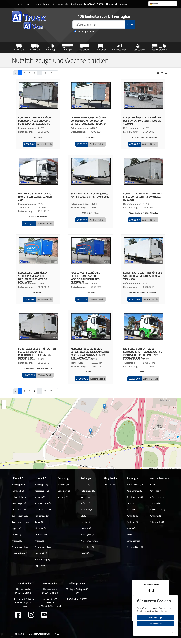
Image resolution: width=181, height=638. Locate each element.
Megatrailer (84, 49)
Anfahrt (46, 4)
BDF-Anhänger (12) (135, 484)
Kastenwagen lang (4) (21, 522)
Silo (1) (129, 534)
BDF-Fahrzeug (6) (42, 559)
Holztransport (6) (88, 491)
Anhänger (101, 49)
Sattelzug (50, 49)
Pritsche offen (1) (157, 522)
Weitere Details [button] (44, 144)
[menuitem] (163, 3)
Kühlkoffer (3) (40, 528)
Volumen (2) (63, 497)
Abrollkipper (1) (18, 484)
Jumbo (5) (154, 484)
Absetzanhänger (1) (135, 497)
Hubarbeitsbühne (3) (20, 497)
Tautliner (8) (86, 522)
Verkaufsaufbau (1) (135, 541)
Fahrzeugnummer (86, 31)
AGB (57, 634)
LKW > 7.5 (35, 49)
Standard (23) (63, 484)
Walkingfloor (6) (87, 534)
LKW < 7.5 (19, 49)
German (155, 3)
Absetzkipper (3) (42, 491)
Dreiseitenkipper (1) (135, 547)
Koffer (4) (39, 522)
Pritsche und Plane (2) (21, 547)
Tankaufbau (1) (87, 547)
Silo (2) (84, 516)
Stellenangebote (60, 4)
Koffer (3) (131, 509)
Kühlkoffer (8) (86, 509)
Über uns (29, 4)
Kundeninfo (76, 4)
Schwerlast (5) (64, 491)
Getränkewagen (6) (43, 509)
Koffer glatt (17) (156, 491)
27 (44, 73)
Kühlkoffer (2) (155, 516)
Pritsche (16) (17, 541)
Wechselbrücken (159, 49)
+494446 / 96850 (95, 4)
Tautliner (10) (109, 484)
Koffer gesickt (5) (157, 497)
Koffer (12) (85, 503)
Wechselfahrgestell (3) (90, 541)
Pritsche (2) (131, 528)
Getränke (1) (86, 484)
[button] (29, 144)
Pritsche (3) (39, 541)
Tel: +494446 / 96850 (23, 599)
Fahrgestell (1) (41, 553)
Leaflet (145, 468)
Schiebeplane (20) (157, 509)
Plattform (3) (132, 522)
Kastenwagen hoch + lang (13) (24, 516)
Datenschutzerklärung (39, 634)
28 (50, 73)
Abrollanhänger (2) (135, 491)
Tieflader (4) (86, 528)
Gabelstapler (139, 49)
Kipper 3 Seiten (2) (42, 566)
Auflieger (67, 49)
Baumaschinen (119, 49)
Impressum (19, 634)
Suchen (130, 24)
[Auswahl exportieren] (158, 72)
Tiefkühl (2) (85, 553)
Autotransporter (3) (43, 503)
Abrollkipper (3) (41, 484)
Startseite (17, 4)
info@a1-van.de (54, 606)
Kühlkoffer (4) (132, 516)
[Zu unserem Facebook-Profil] (18, 615)
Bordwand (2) (155, 503)
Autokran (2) (40, 497)
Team (38, 4)
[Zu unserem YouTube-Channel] (44, 615)
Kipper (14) (85, 497)
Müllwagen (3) (41, 534)
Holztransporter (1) (43, 516)
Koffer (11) (16, 534)
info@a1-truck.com (117, 4)
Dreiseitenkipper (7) (20, 553)
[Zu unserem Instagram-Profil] (31, 615)
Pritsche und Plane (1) (44, 547)
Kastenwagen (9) (19, 503)
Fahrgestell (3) (18, 491)
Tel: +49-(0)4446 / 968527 (50, 601)
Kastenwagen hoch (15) (22, 509)
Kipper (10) (16, 528)
